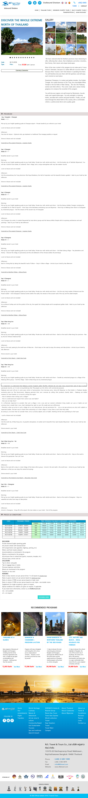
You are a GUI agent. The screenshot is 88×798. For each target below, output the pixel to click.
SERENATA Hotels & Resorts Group (52, 709)
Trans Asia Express (51, 715)
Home (20, 708)
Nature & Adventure (32, 714)
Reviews (81, 715)
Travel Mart (49, 728)
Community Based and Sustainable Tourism (35, 725)
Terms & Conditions (82, 712)
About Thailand (67, 708)
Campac (48, 730)
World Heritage (34, 708)
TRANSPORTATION (68, 12)
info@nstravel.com (34, 589)
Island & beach (34, 733)
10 (29, 57)
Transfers (21, 718)
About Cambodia (68, 711)
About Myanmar (67, 713)
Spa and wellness (35, 730)
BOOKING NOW (44, 597)
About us (81, 708)
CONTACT (84, 6)
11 (31, 57)
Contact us (82, 723)
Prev (4, 41)
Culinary (32, 711)
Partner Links (80, 719)
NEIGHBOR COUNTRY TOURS (61, 10)
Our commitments (22, 712)
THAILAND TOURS (46, 10)
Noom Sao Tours (51, 713)
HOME (36, 10)
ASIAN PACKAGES (81, 12)
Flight (20, 715)
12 (33, 57)
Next (40, 41)
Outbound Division (51, 2)
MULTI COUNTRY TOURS (79, 10)
